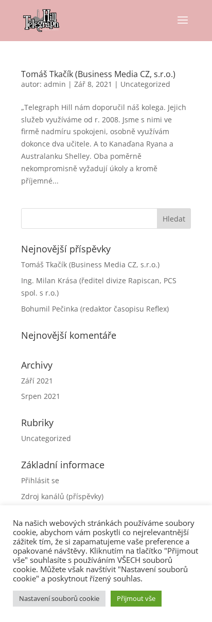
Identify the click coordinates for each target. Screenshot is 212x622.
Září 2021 (37, 381)
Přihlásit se (40, 480)
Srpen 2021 (40, 396)
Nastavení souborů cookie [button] (59, 598)
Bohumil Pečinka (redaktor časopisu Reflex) (95, 309)
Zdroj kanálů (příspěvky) (62, 496)
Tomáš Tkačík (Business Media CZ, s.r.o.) (98, 74)
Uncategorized (145, 84)
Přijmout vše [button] (136, 598)
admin (55, 84)
